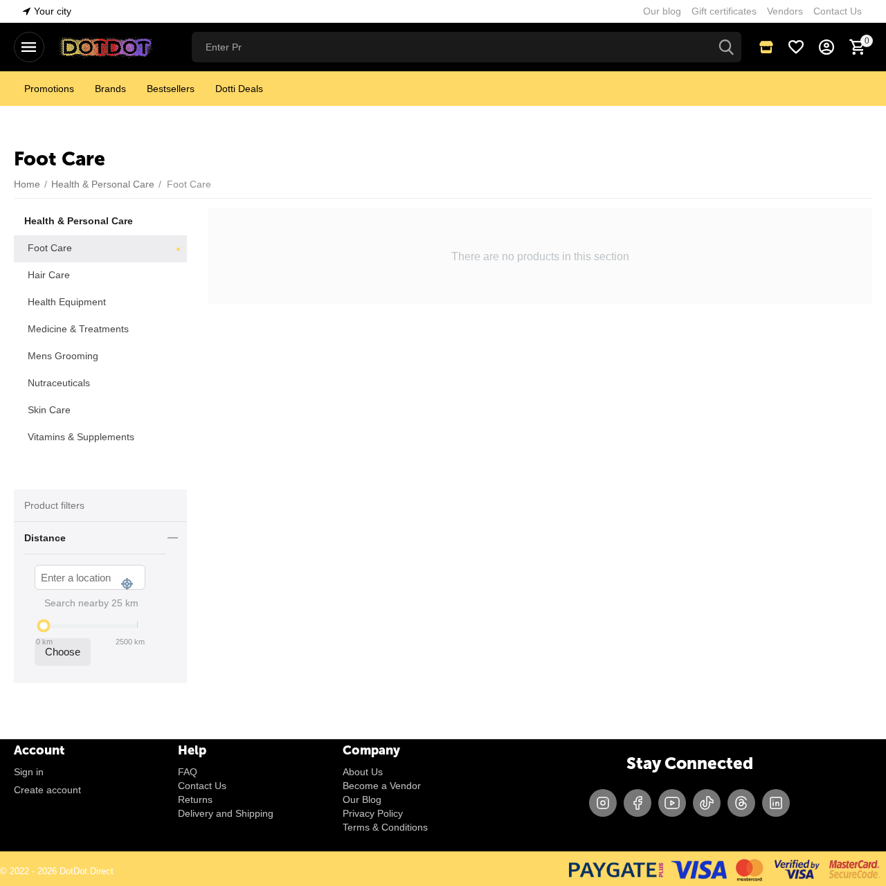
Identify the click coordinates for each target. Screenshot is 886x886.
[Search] (726, 47)
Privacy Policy (373, 813)
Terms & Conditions (385, 827)
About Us (363, 771)
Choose (62, 652)
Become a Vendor (382, 785)
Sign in (29, 771)
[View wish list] (796, 47)
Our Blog (362, 799)
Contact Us (202, 785)
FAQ (187, 771)
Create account (47, 789)
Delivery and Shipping (225, 813)
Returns (195, 799)
